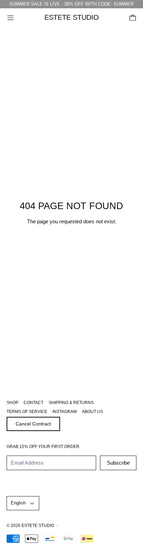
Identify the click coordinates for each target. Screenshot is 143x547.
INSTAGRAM (64, 411)
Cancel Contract (33, 424)
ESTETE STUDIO (38, 525)
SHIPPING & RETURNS (71, 402)
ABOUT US (92, 411)
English (18, 502)
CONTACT (33, 402)
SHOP (12, 402)
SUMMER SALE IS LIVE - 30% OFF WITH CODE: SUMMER (71, 4)
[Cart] (133, 18)
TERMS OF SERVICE (27, 411)
